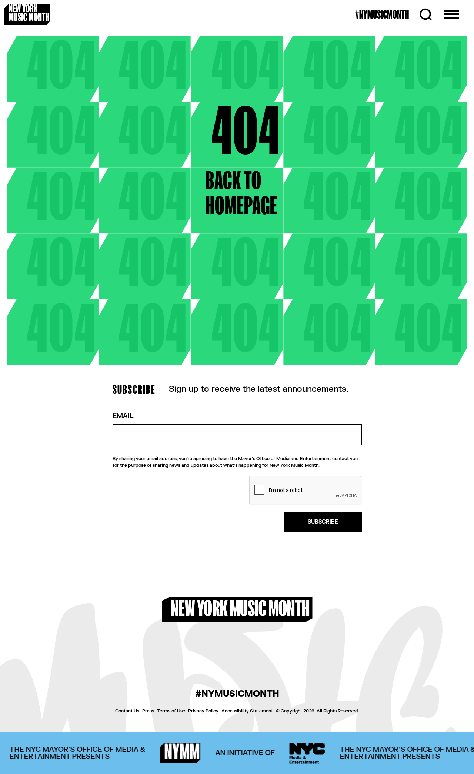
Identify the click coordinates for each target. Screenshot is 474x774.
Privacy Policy (203, 711)
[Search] (425, 14)
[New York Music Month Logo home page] (27, 14)
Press (148, 711)
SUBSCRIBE (323, 522)
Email (123, 416)
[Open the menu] (451, 14)
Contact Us (127, 711)
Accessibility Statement (247, 711)
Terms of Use (171, 711)
